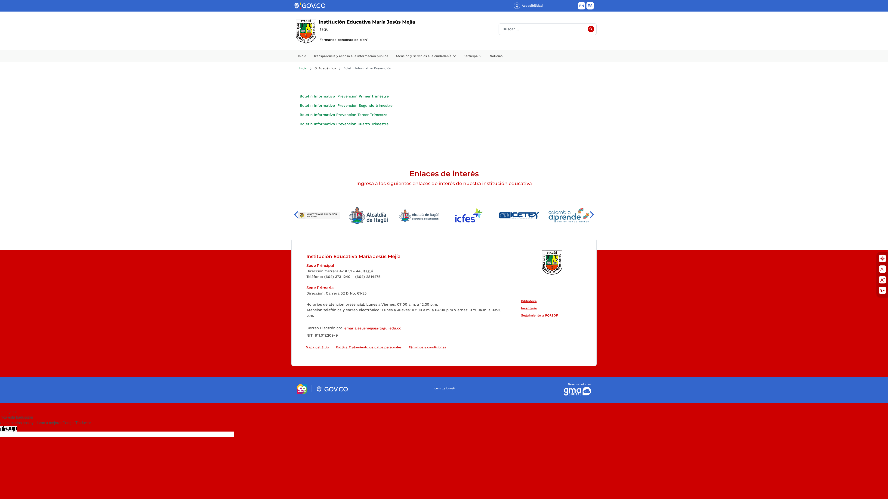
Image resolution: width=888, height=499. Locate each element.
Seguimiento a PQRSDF (540, 315)
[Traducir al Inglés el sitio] (581, 6)
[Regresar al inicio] (552, 262)
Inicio (302, 56)
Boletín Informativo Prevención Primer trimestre (344, 96)
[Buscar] (590, 29)
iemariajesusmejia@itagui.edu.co (372, 328)
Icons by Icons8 (444, 388)
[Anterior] (296, 214)
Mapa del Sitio (317, 347)
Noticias (496, 56)
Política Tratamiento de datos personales (370, 347)
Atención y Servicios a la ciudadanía (423, 56)
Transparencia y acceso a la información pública (351, 56)
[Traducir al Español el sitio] (590, 6)
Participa (470, 56)
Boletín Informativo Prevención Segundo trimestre (346, 105)
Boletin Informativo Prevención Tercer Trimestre (343, 115)
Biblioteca (530, 301)
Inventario (530, 308)
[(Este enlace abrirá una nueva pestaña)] (325, 215)
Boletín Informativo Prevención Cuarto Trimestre (344, 124)
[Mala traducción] (11, 429)
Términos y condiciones (427, 347)
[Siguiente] (592, 214)
